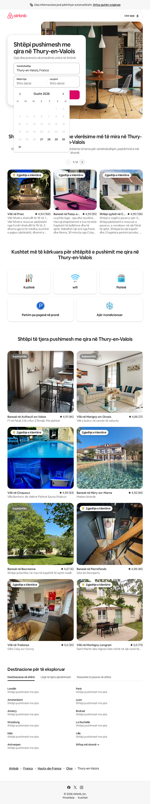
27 (41, 139)
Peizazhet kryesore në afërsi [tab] (94, 677)
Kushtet (83, 797)
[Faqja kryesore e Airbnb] (16, 15)
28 (48, 139)
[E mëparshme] (68, 162)
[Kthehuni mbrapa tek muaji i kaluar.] (20, 94)
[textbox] (30, 83)
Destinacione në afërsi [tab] (21, 677)
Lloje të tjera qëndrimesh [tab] (56, 677)
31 (19, 147)
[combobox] (47, 70)
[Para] (82, 162)
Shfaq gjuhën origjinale (107, 5)
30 (63, 139)
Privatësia (68, 797)
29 (56, 139)
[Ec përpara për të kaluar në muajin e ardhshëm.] (63, 94)
